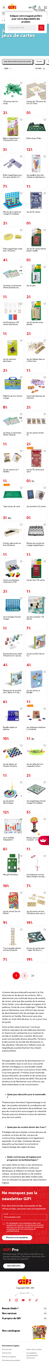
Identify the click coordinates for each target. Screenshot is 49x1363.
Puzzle (39, 61)
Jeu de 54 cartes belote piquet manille (36, 250)
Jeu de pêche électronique (8, 802)
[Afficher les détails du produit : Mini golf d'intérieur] (12, 863)
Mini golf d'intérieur (10, 875)
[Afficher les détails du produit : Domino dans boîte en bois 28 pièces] (12, 531)
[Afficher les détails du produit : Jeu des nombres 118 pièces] (36, 605)
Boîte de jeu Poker (34, 138)
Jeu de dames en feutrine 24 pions (10, 765)
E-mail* (6, 1214)
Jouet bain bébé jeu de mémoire (36, 397)
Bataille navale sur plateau (10, 728)
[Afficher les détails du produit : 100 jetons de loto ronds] (12, 90)
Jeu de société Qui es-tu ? (36, 655)
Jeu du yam (31, 286)
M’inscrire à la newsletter (17, 1238)
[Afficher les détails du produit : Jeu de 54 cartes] (36, 200)
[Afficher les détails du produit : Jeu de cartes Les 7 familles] (12, 458)
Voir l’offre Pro (14, 1266)
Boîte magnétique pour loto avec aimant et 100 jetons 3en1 (12, 176)
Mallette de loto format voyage (12, 397)
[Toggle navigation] (4, 7)
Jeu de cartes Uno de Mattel (11, 913)
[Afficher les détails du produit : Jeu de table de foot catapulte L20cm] (36, 752)
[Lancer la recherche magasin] (41, 28)
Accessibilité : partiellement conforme (32, 1355)
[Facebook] (9, 1300)
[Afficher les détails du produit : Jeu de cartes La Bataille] (36, 679)
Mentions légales (9, 1357)
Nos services (9, 1313)
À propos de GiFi (11, 1318)
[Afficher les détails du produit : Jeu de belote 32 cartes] (36, 494)
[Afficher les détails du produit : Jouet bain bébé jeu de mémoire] (36, 384)
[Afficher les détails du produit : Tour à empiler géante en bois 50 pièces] (12, 936)
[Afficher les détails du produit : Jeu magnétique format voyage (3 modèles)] (36, 789)
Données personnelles (11, 1360)
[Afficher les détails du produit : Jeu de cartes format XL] (36, 421)
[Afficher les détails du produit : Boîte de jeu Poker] (36, 126)
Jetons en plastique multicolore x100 (11, 581)
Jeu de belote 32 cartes (36, 507)
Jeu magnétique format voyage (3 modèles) (36, 802)
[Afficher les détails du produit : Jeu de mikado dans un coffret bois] (36, 347)
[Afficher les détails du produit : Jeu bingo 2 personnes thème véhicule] (12, 421)
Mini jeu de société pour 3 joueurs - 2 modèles (36, 839)
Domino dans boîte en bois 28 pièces (12, 544)
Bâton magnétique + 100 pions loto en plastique (11, 139)
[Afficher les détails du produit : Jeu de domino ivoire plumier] (36, 310)
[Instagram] (16, 1300)
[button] (33, 7)
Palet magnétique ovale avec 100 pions (12, 250)
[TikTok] (36, 1300)
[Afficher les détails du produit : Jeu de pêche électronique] (12, 789)
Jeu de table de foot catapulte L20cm (35, 765)
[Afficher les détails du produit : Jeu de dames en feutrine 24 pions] (12, 752)
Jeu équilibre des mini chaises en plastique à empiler (35, 176)
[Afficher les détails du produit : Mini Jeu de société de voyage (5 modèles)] (12, 200)
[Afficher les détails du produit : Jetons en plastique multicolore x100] (12, 568)
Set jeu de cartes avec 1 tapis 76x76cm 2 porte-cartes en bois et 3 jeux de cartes (36, 949)
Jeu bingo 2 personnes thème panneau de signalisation (12, 287)
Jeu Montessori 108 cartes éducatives (11, 324)
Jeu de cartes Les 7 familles (11, 471)
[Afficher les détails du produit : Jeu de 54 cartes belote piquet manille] (36, 237)
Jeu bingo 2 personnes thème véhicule (12, 434)
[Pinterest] (29, 1300)
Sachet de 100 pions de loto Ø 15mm (36, 103)
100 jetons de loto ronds (10, 103)
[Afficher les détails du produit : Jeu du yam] (36, 274)
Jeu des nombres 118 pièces (35, 618)
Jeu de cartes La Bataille (33, 692)
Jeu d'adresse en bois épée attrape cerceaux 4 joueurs (36, 876)
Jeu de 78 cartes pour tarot (35, 471)
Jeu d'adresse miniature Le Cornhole (36, 728)
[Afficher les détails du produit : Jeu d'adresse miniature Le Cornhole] (36, 715)
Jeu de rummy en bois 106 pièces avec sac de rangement (36, 913)
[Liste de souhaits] (21, 83)
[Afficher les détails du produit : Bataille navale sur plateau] (12, 715)
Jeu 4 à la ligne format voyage (12, 618)
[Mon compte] (39, 7)
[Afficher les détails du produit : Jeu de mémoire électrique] (12, 347)
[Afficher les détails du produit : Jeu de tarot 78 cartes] (36, 568)
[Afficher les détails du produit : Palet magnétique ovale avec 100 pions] (12, 237)
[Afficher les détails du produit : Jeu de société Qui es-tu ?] (36, 642)
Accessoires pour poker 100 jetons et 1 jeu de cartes (12, 655)
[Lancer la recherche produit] (4, 13)
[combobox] (7, 69)
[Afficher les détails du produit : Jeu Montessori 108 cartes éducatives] (12, 310)
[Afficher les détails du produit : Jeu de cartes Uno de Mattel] (12, 899)
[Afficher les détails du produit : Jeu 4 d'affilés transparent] (12, 826)
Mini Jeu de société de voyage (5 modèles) (12, 213)
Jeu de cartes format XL (35, 434)
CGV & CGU (6, 1353)
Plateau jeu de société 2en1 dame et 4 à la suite (12, 692)
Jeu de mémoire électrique (9, 360)
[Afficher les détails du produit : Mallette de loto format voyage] (12, 384)
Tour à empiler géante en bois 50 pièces (12, 949)
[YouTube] (23, 1300)
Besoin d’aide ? (10, 1308)
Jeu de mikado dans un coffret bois (36, 360)
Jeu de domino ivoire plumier (35, 324)
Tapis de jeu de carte (11, 507)
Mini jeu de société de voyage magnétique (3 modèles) (36, 544)
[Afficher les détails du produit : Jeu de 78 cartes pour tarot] (36, 458)
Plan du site (7, 1349)
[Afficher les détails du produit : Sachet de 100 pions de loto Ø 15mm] (36, 90)
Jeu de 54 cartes (33, 212)
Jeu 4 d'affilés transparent (8, 839)
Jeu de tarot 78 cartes (36, 580)
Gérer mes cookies (33, 1349)
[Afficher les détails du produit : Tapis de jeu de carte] (12, 494)
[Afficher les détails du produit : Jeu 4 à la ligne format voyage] (12, 605)
